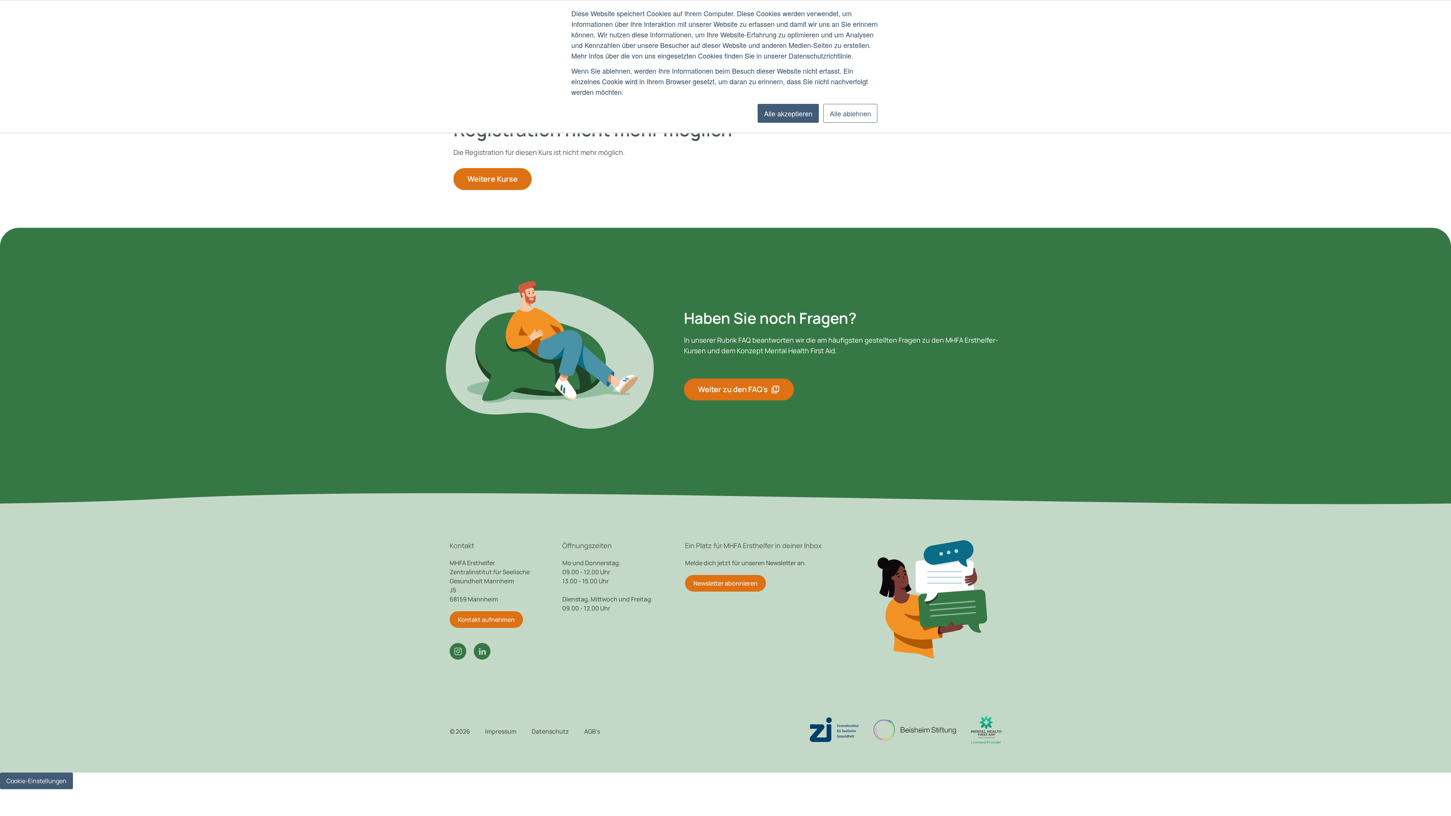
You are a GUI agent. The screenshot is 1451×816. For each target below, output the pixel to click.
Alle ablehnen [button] (850, 113)
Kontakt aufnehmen (486, 619)
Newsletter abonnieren (725, 583)
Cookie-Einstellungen (36, 781)
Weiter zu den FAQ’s (739, 389)
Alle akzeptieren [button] (788, 113)
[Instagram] (458, 651)
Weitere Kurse (492, 179)
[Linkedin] (482, 651)
